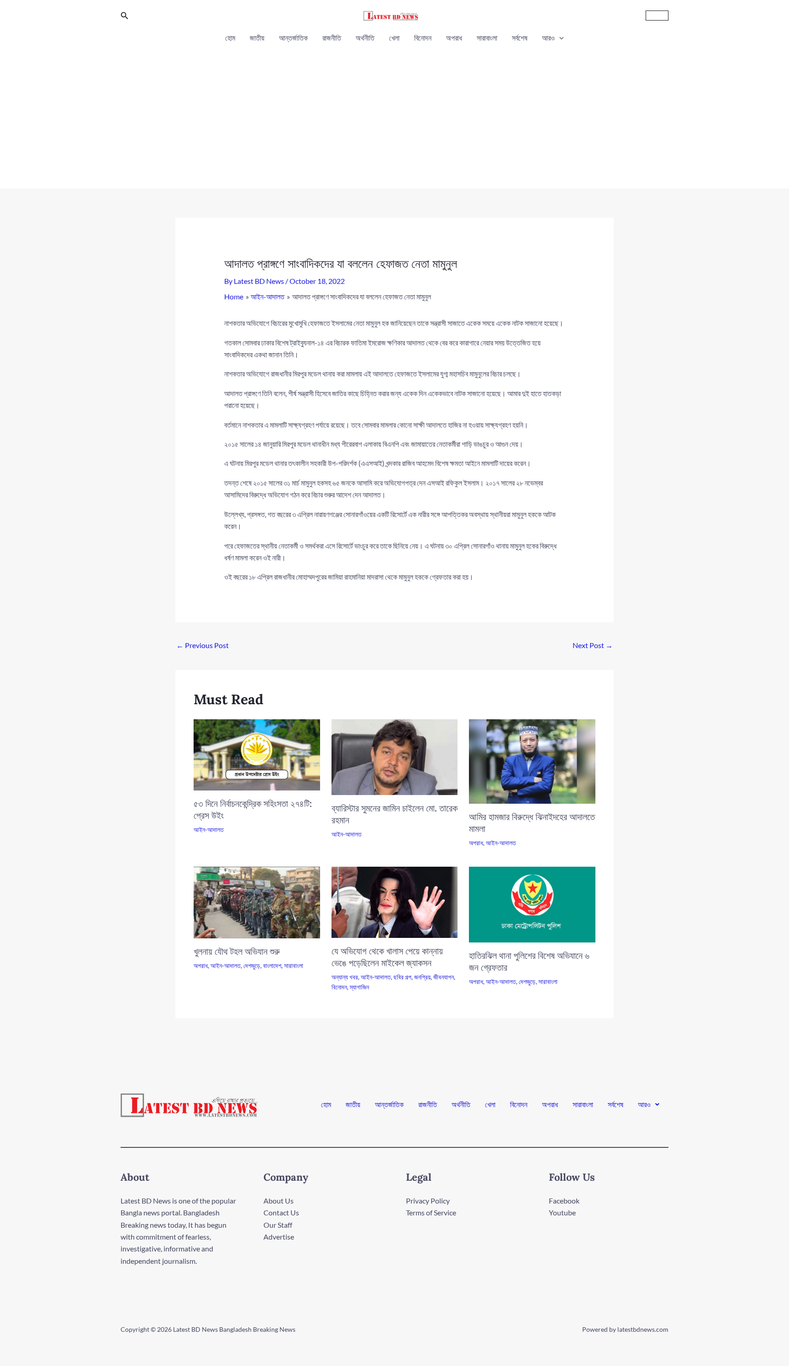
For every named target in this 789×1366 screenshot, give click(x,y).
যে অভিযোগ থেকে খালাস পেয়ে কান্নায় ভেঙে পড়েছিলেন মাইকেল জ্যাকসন (387, 956)
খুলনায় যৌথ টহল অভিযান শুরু (237, 951)
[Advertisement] (394, 113)
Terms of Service (431, 1212)
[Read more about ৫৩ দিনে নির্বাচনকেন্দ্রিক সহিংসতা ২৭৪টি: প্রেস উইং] (257, 753)
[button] (125, 15)
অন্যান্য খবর (344, 977)
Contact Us (281, 1212)
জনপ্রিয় (422, 977)
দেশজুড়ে (251, 965)
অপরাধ (454, 37)
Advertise (278, 1236)
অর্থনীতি (365, 37)
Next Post (593, 645)
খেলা (394, 37)
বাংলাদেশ (272, 965)
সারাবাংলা (487, 37)
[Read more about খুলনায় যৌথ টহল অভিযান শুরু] (257, 901)
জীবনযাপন (443, 977)
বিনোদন (422, 37)
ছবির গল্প (402, 977)
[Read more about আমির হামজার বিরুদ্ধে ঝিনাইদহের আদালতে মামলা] (532, 760)
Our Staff (277, 1224)
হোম (230, 37)
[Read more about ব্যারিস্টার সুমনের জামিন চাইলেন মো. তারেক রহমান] (394, 756)
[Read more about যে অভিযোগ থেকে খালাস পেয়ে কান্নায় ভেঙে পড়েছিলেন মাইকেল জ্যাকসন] (394, 901)
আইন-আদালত (209, 829)
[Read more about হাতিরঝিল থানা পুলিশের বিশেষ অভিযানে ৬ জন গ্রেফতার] (532, 903)
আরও (548, 37)
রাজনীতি (331, 37)
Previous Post (202, 645)
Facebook (564, 1200)
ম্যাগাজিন (359, 987)
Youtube (562, 1212)
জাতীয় (257, 37)
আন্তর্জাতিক (293, 37)
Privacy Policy (428, 1200)
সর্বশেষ (519, 37)
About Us (278, 1200)
